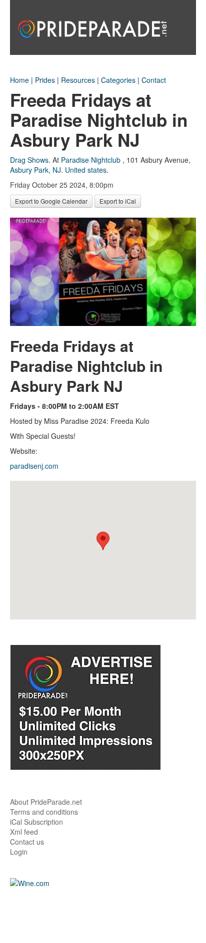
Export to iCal (118, 201)
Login (19, 852)
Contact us (27, 842)
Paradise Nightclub (90, 160)
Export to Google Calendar (51, 201)
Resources (78, 80)
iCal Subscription (36, 822)
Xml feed (24, 832)
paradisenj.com (34, 466)
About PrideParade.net (46, 802)
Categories (118, 80)
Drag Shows (29, 160)
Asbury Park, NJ (35, 170)
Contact (154, 80)
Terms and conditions (44, 812)
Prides (45, 80)
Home (19, 80)
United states (85, 170)
